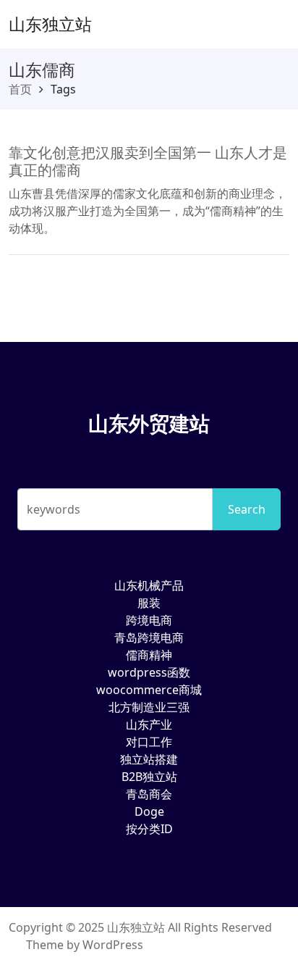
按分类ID (149, 829)
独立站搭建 (149, 759)
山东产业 (149, 724)
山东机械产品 (149, 585)
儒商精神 (149, 655)
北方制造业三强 (149, 707)
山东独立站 (50, 23)
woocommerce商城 (149, 690)
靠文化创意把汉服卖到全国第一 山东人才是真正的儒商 (148, 161)
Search (246, 509)
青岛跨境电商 (149, 638)
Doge (149, 811)
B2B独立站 (149, 777)
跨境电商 (149, 620)
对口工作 (149, 742)
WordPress (112, 945)
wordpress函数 (149, 672)
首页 (20, 89)
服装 (149, 603)
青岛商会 (149, 794)
